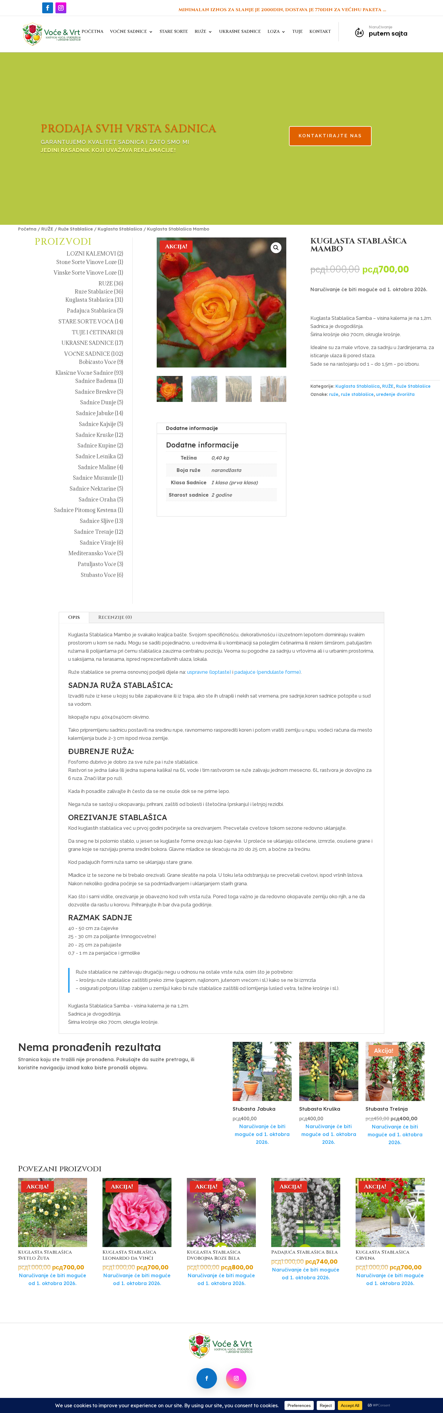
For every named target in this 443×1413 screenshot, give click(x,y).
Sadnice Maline (97, 467)
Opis (74, 617)
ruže (333, 394)
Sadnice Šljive (97, 520)
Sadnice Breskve (95, 391)
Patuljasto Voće (97, 564)
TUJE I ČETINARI (94, 332)
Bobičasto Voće (97, 361)
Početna (27, 229)
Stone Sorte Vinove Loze (86, 262)
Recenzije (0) (115, 617)
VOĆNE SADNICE (128, 32)
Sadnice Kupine (96, 445)
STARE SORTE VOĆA (86, 321)
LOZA (274, 32)
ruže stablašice (357, 394)
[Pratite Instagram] (60, 7)
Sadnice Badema (96, 380)
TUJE (297, 32)
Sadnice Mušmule (95, 477)
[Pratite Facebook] (47, 7)
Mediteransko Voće (92, 553)
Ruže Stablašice (75, 229)
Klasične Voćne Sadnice (84, 372)
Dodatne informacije (192, 428)
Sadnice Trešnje (94, 531)
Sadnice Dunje (98, 402)
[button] (276, 247)
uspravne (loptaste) (209, 672)
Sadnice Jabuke (95, 413)
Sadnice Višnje (98, 542)
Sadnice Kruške (95, 434)
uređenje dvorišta (395, 394)
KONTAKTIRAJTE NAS (330, 135)
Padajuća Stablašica (91, 310)
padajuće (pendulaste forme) (267, 672)
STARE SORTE (174, 32)
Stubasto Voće (98, 574)
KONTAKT (320, 32)
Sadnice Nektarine (93, 488)
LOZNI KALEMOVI (91, 253)
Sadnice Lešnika (96, 456)
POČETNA (92, 32)
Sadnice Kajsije (97, 424)
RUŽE (200, 32)
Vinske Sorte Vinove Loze (85, 272)
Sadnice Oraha (97, 499)
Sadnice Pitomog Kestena (85, 510)
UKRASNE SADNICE (240, 32)
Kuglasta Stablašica (120, 229)
